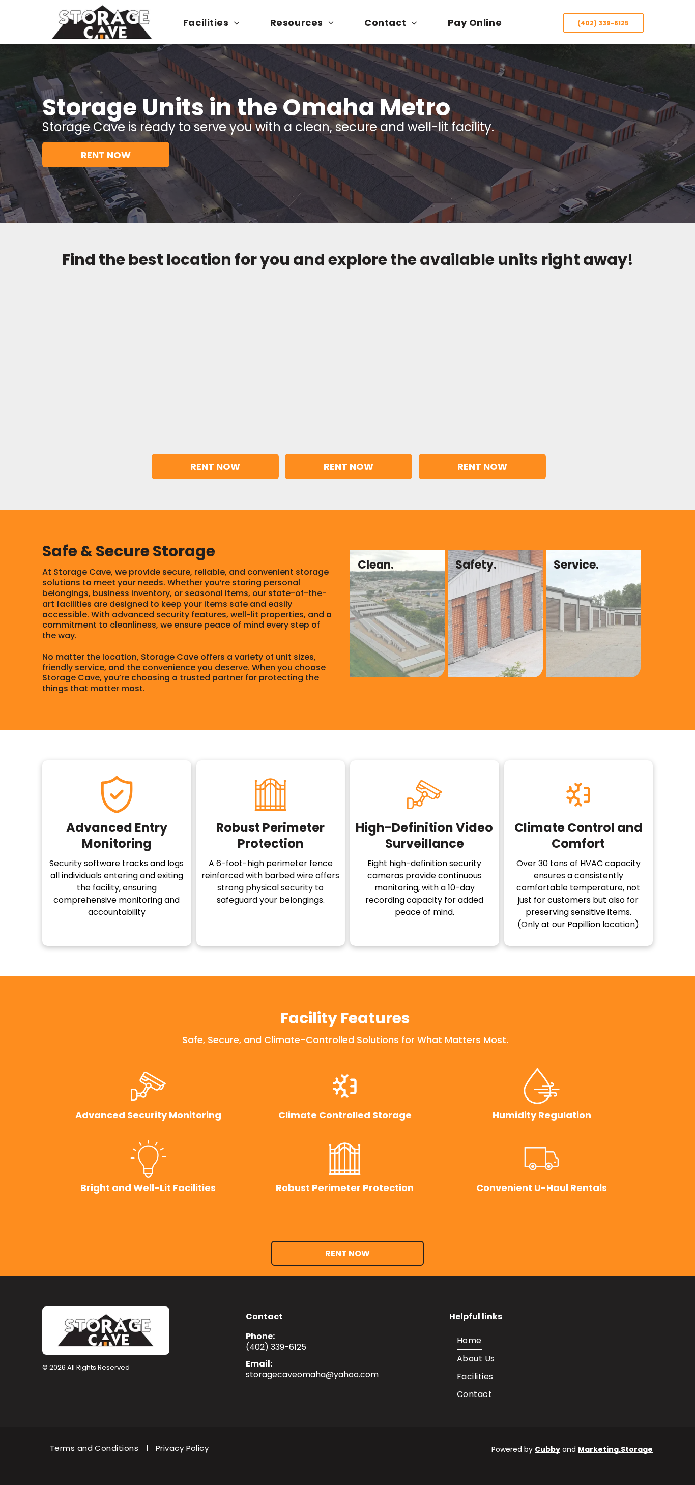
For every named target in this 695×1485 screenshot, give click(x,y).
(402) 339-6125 (276, 1347)
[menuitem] (216, 23)
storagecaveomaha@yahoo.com (312, 1374)
